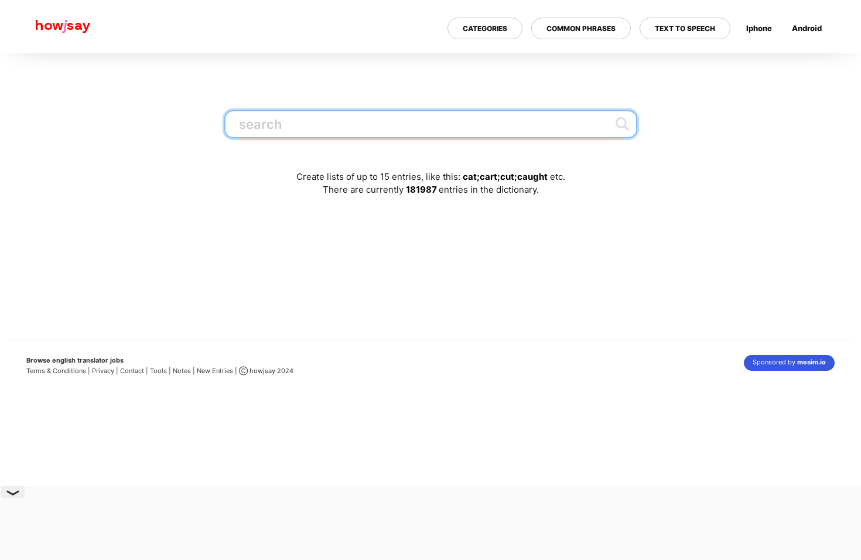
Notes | (185, 371)
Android (807, 28)
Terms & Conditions (56, 371)
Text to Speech (685, 28)
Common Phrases (581, 28)
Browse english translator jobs (75, 360)
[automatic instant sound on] (810, 66)
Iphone (759, 28)
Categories (485, 28)
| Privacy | (103, 371)
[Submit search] (622, 123)
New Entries (215, 371)
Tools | (160, 371)
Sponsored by (789, 362)
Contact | (134, 371)
